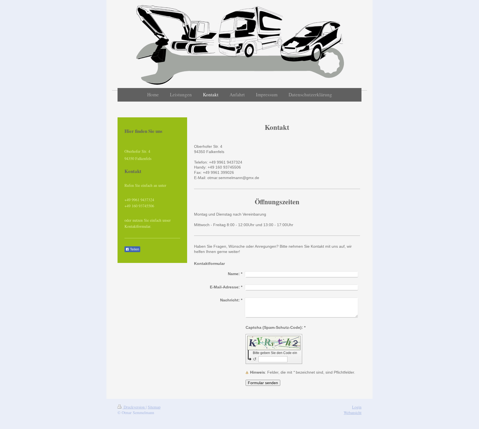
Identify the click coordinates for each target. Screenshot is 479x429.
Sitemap (154, 407)
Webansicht (352, 412)
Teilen (134, 249)
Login (356, 407)
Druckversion (134, 407)
